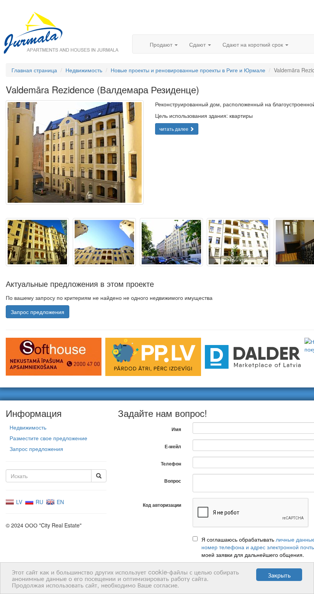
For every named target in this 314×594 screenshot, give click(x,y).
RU (38, 502)
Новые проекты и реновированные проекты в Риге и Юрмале (188, 70)
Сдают (198, 44)
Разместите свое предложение (48, 438)
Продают (162, 44)
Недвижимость (83, 70)
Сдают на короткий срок (253, 44)
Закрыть (279, 574)
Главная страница (34, 70)
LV (18, 502)
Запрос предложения (37, 312)
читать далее (174, 128)
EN (59, 502)
